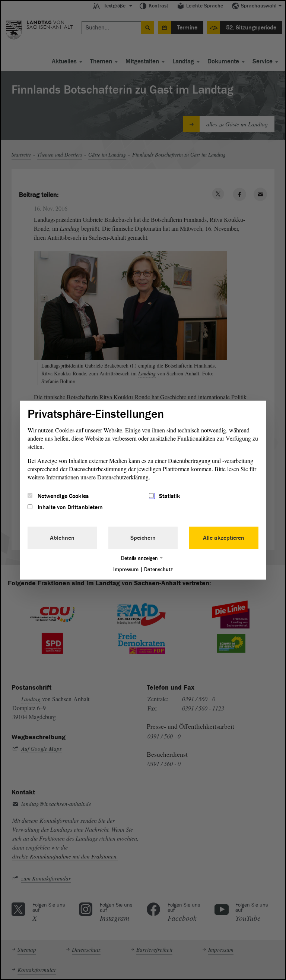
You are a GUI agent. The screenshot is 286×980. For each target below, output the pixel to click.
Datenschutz (158, 569)
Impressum (126, 569)
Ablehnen (62, 538)
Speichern (143, 538)
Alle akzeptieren (223, 538)
